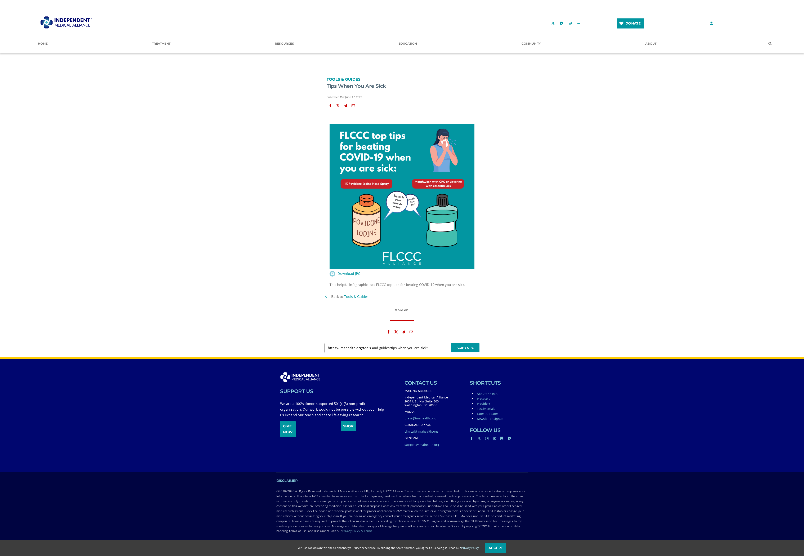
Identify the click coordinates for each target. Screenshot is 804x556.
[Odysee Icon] (494, 438)
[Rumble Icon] (509, 438)
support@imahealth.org (422, 445)
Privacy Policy (470, 548)
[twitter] (479, 438)
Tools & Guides (343, 79)
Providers (484, 404)
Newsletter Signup (490, 419)
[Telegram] (345, 106)
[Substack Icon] (502, 438)
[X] (338, 106)
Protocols (483, 399)
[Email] (353, 106)
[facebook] (471, 438)
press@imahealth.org (420, 418)
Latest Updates (488, 414)
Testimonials (486, 409)
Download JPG (349, 273)
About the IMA (487, 394)
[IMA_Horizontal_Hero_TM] (66, 18)
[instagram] (486, 438)
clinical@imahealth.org (421, 431)
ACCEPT (495, 548)
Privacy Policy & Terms (357, 531)
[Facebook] (330, 106)
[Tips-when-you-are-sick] (402, 125)
